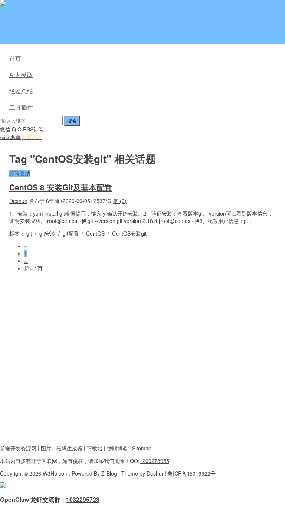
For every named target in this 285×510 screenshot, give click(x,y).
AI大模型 (21, 74)
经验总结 (21, 91)
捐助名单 (10, 136)
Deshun (18, 200)
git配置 (71, 233)
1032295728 (82, 499)
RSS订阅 (33, 129)
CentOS (95, 233)
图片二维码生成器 (61, 448)
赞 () (120, 200)
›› (26, 260)
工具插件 (21, 107)
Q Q (17, 129)
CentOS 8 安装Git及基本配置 (60, 187)
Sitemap (141, 448)
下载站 (94, 448)
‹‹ (26, 246)
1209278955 (154, 460)
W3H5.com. (56, 473)
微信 (5, 129)
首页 (15, 58)
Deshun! (156, 473)
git (29, 233)
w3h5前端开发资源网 (79, 3)
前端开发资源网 (18, 448)
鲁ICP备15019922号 (192, 473)
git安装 (47, 233)
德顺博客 (117, 448)
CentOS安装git (129, 233)
